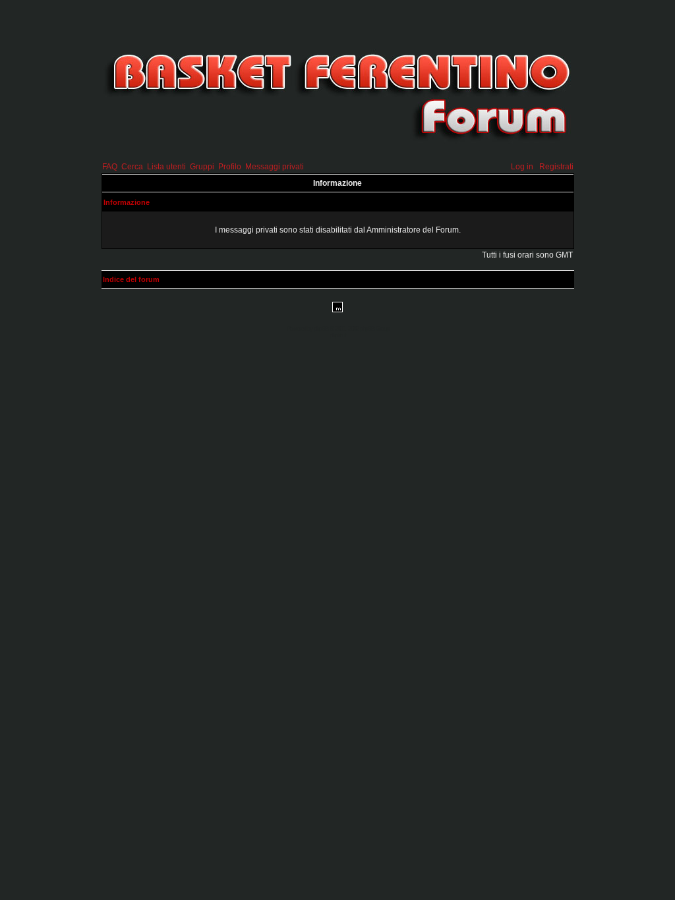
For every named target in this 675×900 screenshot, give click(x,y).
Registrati (556, 166)
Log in (522, 166)
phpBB (321, 328)
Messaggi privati (274, 166)
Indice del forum (131, 279)
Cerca (132, 166)
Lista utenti (166, 166)
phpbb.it (338, 335)
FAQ (109, 166)
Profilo (229, 166)
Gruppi (202, 166)
